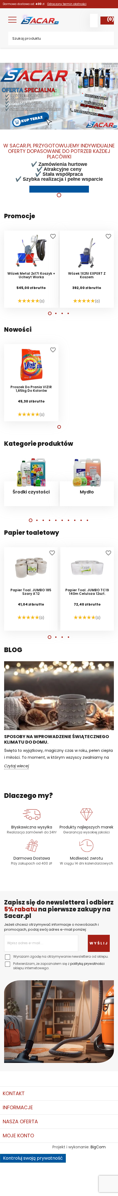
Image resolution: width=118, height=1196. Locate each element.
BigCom (98, 1147)
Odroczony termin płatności (66, 4)
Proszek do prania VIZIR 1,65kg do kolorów (31, 389)
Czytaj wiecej (16, 766)
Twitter (20, 1076)
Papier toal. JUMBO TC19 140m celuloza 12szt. (87, 592)
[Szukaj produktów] (105, 38)
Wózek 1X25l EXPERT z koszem (87, 275)
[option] (59, 124)
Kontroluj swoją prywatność (33, 1158)
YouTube (35, 1076)
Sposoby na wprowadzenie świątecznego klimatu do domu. (56, 739)
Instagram (50, 1076)
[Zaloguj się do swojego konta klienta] (94, 20)
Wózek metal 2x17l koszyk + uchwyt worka (31, 275)
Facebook (5, 1076)
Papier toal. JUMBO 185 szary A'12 (30, 592)
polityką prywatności (87, 963)
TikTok (80, 1076)
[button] (50, 313)
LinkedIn (65, 1076)
